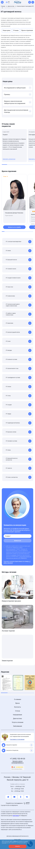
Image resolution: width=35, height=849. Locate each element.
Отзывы (16, 30)
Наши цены (6, 30)
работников (16, 815)
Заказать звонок (17, 761)
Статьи (17, 711)
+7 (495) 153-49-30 (17, 759)
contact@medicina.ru (17, 762)
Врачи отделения (27, 30)
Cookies (15, 841)
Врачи (17, 703)
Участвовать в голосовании (17, 739)
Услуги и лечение (17, 722)
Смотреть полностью (9, 159)
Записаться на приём (14, 227)
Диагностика (17, 718)
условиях (13, 555)
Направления (17, 715)
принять (17, 846)
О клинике (17, 699)
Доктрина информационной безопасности (17, 836)
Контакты (17, 707)
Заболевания (17, 726)
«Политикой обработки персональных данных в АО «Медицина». (18, 557)
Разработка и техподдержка (14, 803)
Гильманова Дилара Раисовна (14, 213)
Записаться (17, 540)
